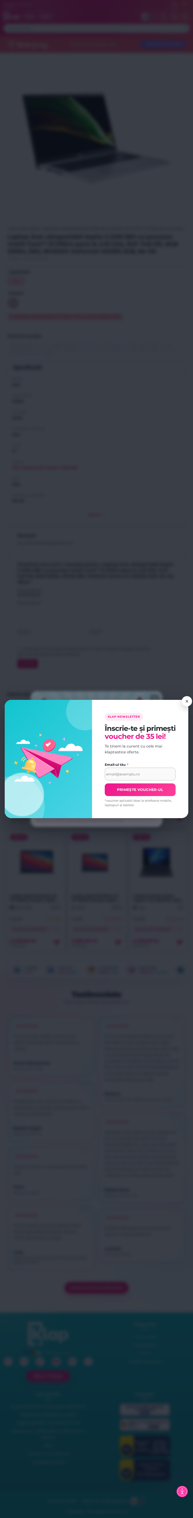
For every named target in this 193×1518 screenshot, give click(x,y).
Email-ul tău (117, 764)
